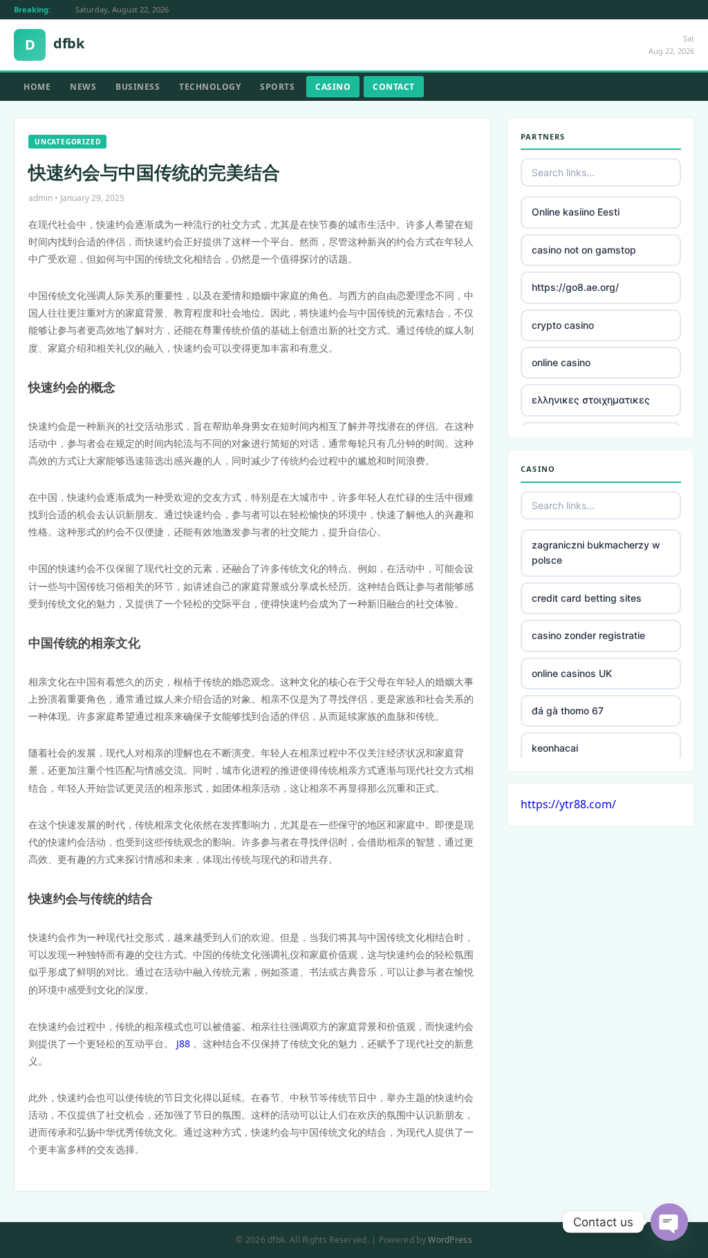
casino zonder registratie (588, 635)
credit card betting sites (587, 598)
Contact (394, 87)
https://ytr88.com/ (568, 804)
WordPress (450, 1240)
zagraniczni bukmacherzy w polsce (596, 552)
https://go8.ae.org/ (575, 287)
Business (137, 87)
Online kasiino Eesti (576, 212)
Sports (277, 87)
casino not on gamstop (584, 250)
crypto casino (563, 325)
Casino (333, 87)
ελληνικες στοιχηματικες (591, 400)
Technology (210, 87)
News (83, 87)
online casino (561, 362)
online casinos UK (572, 673)
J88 (183, 1043)
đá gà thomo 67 (568, 710)
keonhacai (555, 748)
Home (37, 87)
